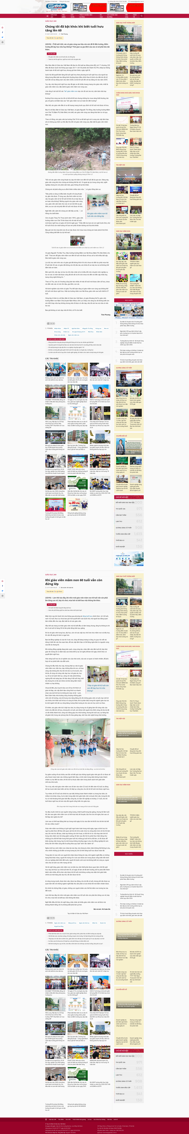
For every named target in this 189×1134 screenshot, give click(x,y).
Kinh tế (135, 16)
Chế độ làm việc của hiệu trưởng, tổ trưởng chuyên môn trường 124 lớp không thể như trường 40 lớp (75, 1069)
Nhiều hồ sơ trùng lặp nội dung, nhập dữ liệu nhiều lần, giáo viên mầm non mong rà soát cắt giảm (122, 288)
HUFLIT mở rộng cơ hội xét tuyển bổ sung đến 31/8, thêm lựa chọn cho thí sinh (100, 402)
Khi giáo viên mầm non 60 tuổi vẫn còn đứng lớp (61, 57)
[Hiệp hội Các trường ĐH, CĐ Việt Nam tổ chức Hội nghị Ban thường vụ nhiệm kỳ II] (122, 190)
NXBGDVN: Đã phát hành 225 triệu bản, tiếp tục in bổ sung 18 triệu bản (99, 471)
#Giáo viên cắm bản (59, 335)
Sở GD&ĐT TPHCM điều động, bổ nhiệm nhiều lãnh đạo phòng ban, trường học (55, 402)
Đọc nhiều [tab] (129, 300)
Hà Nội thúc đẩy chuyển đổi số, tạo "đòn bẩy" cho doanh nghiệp (128, 452)
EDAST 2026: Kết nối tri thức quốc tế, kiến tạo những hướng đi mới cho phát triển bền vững (78, 471)
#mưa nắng (57, 332)
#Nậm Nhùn (57, 328)
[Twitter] (2, 37)
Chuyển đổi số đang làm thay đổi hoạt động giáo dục (136, 197)
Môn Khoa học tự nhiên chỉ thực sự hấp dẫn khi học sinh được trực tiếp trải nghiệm (122, 402)
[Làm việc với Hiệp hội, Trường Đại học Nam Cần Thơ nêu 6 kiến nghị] (136, 210)
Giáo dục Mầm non (123, 231)
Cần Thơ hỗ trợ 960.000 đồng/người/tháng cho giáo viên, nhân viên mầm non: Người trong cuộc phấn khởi (128, 245)
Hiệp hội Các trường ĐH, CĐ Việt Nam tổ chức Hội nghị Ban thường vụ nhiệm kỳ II (122, 199)
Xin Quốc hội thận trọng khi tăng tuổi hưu (59, 608)
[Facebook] (2, 32)
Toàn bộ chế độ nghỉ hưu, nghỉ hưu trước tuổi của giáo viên (64, 59)
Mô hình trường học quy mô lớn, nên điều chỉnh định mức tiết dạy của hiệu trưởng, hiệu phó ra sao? (75, 1077)
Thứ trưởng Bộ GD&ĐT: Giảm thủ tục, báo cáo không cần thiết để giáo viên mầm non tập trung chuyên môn (136, 288)
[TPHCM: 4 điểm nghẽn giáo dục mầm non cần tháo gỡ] (136, 256)
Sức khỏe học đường (112, 16)
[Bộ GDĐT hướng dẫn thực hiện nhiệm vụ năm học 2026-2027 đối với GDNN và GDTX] (100, 483)
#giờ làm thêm (76, 328)
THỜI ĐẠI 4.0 (120, 540)
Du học (101, 16)
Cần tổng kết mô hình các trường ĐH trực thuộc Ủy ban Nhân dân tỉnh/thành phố (122, 219)
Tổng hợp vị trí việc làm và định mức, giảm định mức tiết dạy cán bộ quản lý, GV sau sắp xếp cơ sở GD (76, 1072)
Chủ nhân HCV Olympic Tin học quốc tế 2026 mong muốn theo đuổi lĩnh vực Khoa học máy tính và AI (99, 424)
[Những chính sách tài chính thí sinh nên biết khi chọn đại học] (55, 369)
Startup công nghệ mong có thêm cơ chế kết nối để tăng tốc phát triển (135, 469)
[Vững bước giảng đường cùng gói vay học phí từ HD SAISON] (78, 504)
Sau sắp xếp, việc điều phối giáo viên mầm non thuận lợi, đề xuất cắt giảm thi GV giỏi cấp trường (122, 266)
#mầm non (66, 332)
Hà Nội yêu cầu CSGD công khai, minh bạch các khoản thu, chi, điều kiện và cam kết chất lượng (55, 493)
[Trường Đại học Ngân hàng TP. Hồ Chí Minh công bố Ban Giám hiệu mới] (136, 120)
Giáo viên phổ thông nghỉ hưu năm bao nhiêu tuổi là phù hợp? (65, 610)
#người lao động (58, 1060)
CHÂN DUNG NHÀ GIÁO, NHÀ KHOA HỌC (128, 94)
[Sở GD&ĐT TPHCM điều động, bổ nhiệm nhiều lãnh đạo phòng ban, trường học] (55, 391)
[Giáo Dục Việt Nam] (56, 8)
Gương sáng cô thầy (124, 368)
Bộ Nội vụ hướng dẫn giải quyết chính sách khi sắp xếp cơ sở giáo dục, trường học (70, 350)
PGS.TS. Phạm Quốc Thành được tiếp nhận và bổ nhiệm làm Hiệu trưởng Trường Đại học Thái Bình (135, 152)
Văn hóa (126, 16)
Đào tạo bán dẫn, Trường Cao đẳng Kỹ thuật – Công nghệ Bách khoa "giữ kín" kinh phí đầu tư (78, 447)
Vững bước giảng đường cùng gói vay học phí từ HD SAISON (77, 514)
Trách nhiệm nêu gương (85, 16)
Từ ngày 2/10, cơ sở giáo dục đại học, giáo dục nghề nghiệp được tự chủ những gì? (77, 402)
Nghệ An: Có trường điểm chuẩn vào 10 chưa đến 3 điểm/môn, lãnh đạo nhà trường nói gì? (122, 80)
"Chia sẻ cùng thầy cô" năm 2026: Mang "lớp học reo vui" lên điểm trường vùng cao (128, 383)
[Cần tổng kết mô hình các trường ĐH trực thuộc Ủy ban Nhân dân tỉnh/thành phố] (122, 210)
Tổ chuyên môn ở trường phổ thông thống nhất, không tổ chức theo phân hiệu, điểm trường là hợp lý (121, 58)
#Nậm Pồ (66, 328)
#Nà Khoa (90, 332)
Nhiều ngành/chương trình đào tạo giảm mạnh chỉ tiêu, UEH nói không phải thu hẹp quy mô (99, 447)
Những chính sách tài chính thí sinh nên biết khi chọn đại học (54, 379)
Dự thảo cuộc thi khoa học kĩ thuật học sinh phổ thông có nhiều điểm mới (68, 1074)
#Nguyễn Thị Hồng (87, 328)
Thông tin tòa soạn (64, 1)
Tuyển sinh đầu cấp (123, 534)
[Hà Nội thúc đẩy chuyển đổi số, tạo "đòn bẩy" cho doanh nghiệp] (129, 446)
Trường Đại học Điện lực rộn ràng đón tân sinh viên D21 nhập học (100, 379)
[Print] (2, 42)
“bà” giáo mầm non (70, 91)
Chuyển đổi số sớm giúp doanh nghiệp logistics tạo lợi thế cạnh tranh (122, 487)
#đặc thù (94, 1056)
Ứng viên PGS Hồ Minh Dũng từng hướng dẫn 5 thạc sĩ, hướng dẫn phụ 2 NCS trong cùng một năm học (121, 152)
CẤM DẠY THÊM (121, 515)
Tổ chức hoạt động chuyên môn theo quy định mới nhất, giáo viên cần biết (131, 361)
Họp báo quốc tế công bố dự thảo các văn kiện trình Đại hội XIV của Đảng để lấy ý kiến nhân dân (74, 345)
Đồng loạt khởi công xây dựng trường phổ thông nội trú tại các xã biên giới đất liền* (71, 342)
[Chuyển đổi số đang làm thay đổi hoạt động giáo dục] (136, 190)
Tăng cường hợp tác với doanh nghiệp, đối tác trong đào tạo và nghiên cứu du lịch (127, 180)
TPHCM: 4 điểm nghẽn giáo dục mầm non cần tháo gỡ (135, 264)
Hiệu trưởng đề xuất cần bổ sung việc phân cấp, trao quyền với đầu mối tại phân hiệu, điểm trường (135, 58)
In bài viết (52, 323)
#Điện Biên (99, 332)
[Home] (2, 27)
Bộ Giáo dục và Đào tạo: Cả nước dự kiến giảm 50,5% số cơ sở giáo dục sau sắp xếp (78, 380)
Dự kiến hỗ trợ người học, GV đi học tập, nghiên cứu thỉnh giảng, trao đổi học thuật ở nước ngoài (55, 471)
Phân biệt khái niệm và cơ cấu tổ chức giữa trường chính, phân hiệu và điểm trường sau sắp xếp (77, 423)
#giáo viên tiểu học (84, 1056)
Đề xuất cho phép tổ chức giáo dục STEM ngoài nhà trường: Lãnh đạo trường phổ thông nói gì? (54, 448)
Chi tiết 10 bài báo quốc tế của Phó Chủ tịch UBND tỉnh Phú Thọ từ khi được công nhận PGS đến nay (122, 130)
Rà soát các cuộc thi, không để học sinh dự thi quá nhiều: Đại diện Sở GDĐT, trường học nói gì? (135, 80)
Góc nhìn (72, 16)
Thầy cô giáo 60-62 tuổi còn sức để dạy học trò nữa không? (98, 688)
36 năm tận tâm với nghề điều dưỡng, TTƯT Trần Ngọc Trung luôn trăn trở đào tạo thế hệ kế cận (136, 423)
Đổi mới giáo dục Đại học (125, 502)
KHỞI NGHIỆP (120, 547)
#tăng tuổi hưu (72, 1056)
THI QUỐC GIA (120, 509)
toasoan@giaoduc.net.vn (137, 1)
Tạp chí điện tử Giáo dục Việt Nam (78, 1047)
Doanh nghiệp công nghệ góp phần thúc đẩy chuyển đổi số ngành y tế (136, 487)
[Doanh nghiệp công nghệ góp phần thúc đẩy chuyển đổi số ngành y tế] (136, 479)
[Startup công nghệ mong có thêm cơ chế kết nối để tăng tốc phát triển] (136, 461)
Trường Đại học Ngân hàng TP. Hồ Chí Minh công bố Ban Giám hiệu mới (135, 128)
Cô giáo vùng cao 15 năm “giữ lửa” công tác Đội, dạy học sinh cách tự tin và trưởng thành (122, 422)
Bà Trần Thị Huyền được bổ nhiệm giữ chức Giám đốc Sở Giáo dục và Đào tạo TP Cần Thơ (128, 110)
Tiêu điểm (63, 16)
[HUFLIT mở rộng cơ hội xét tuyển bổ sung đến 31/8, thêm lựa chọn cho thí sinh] (100, 391)
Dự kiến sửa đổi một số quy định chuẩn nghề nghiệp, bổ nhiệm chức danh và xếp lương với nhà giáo (75, 352)
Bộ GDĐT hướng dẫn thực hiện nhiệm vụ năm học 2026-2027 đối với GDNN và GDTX (100, 493)
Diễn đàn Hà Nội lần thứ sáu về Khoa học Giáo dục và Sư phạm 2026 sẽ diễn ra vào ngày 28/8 (77, 493)
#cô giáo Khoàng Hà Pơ (78, 332)
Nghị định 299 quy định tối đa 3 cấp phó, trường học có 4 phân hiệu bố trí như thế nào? (131, 333)
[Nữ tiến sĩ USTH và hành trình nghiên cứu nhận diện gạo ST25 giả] (136, 393)
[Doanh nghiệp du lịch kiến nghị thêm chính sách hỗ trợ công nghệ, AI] (122, 461)
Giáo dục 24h (53, 16)
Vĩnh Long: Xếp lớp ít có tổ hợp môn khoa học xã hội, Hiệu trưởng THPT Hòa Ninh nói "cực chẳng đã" (54, 424)
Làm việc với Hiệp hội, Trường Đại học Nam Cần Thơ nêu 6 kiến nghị (136, 218)
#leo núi (106, 328)
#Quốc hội (103, 1056)
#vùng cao (98, 328)
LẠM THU (119, 521)
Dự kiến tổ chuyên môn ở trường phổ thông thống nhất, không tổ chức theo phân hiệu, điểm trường (131, 324)
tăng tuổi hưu (87, 616)
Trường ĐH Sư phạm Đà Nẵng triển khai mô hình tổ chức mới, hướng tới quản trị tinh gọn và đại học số (55, 516)
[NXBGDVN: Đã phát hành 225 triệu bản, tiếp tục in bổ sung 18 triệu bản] (100, 461)
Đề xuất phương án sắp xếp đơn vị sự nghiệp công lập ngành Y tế (66, 347)
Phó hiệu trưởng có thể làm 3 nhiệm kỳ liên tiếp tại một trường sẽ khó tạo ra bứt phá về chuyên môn (131, 352)
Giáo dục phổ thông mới (125, 23)
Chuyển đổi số (121, 436)
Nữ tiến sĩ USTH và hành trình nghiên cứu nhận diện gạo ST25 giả (135, 401)
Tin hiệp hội (120, 165)
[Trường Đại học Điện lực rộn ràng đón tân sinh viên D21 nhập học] (100, 369)
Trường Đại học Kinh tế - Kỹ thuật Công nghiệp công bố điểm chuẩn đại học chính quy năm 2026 (132, 343)
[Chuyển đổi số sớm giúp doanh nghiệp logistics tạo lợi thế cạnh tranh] (122, 479)
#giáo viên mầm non (73, 335)
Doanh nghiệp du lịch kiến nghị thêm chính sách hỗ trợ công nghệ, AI (121, 469)
